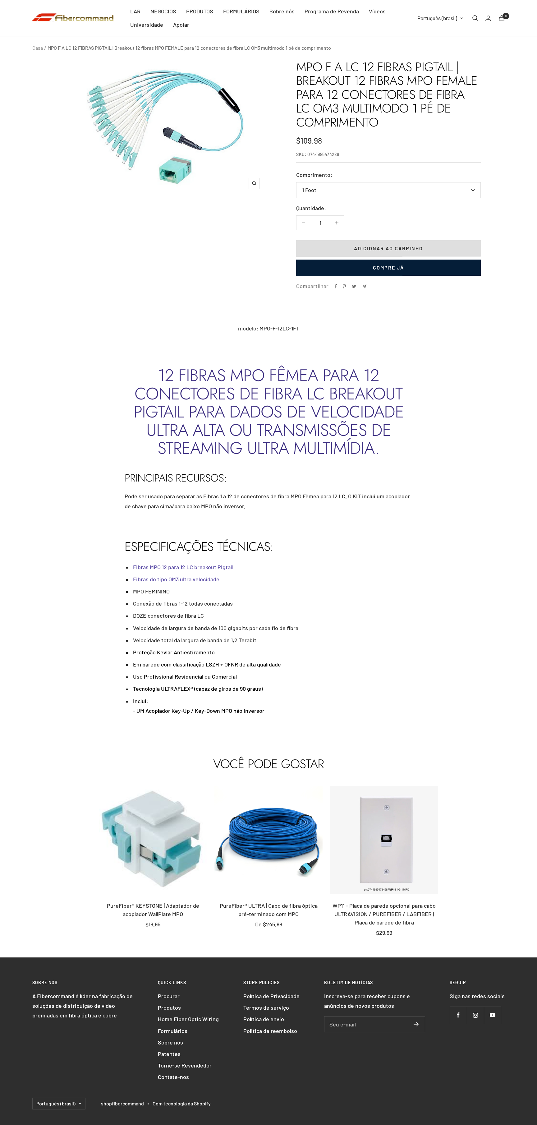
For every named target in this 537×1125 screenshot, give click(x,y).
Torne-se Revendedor (185, 1065)
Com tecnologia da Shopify (182, 1103)
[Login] (488, 18)
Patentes (169, 1053)
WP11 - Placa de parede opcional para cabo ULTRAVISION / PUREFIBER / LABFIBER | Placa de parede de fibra (384, 914)
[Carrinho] (501, 18)
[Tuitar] (354, 286)
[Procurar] (475, 18)
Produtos (169, 1007)
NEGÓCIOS (163, 11)
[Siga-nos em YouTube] (492, 1015)
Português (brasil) (437, 18)
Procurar (169, 996)
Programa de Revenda (332, 11)
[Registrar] (416, 1024)
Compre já (388, 267)
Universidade (146, 24)
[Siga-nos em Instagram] (475, 1015)
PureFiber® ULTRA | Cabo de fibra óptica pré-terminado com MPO (269, 909)
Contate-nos (173, 1076)
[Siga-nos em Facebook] (458, 1015)
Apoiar (181, 24)
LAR (135, 11)
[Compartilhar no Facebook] (336, 286)
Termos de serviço (266, 1007)
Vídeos (377, 11)
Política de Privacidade (271, 996)
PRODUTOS (199, 11)
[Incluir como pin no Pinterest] (344, 286)
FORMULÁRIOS (241, 11)
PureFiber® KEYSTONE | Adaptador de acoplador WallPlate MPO (153, 909)
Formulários (172, 1030)
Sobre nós (282, 11)
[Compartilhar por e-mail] (364, 286)
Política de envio (263, 1019)
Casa (37, 48)
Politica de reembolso (270, 1030)
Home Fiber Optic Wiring (188, 1019)
